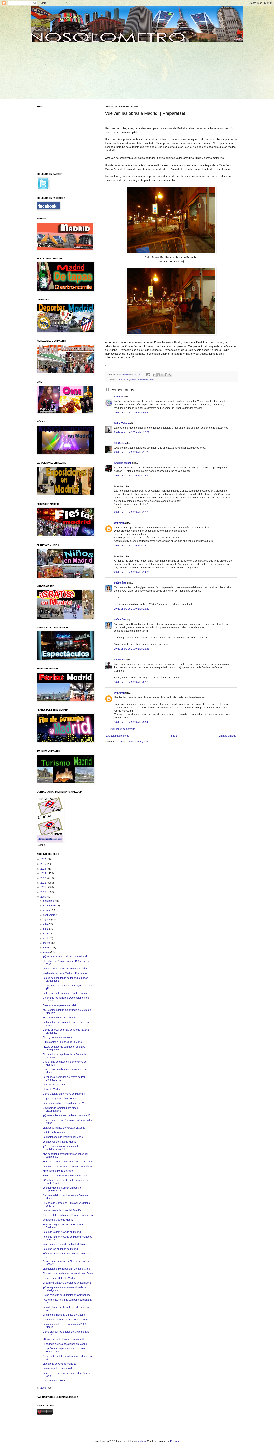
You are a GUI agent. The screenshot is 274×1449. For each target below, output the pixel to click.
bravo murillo (123, 379)
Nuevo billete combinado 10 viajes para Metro (68, 1215)
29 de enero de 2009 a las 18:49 (131, 608)
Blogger (174, 1441)
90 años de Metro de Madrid (58, 1219)
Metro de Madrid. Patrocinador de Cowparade (68, 1161)
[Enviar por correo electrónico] (155, 375)
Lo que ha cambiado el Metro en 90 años (65, 968)
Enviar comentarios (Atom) (134, 741)
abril (46, 938)
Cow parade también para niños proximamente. (60, 1109)
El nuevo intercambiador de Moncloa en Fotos (68, 1273)
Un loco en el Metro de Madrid (59, 1278)
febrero (47, 947)
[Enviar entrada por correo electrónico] (148, 374)
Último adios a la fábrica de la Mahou (63, 1042)
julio (45, 924)
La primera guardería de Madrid (60, 1098)
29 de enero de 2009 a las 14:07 (131, 545)
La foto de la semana (54, 1132)
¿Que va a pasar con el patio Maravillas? (65, 956)
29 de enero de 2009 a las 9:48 (131, 412)
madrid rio (143, 379)
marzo (47, 943)
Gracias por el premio (54, 1084)
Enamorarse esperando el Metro (60, 1005)
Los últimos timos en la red (57, 1368)
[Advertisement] (67, 70)
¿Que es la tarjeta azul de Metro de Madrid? (66, 1115)
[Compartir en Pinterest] (170, 375)
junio (46, 929)
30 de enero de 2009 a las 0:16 (131, 682)
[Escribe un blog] (158, 375)
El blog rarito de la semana (57, 1037)
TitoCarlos (120, 443)
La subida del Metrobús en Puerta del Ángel (67, 1268)
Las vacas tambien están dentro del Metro (65, 1103)
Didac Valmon (122, 423)
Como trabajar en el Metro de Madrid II (64, 1093)
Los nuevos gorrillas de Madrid (59, 1141)
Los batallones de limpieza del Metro (63, 1137)
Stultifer (118, 396)
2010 (43, 892)
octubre (47, 910)
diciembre (49, 900)
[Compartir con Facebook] (166, 375)
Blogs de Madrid (52, 1089)
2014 (43, 873)
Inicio (174, 735)
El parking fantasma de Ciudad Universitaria (67, 1282)
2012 (43, 882)
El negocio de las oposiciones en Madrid (65, 1344)
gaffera (142, 1441)
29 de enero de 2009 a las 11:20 (131, 452)
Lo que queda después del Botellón (62, 1210)
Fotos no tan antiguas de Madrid (60, 1249)
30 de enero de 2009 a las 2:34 (131, 722)
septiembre (49, 915)
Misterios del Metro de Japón (58, 1170)
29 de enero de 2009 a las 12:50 (131, 475)
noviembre (49, 905)
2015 (43, 868)
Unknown (119, 523)
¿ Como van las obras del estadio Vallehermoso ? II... (61, 1148)
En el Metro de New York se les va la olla (65, 1175)
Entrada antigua (227, 735)
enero (46, 952)
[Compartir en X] (162, 375)
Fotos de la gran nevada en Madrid (62, 1232)
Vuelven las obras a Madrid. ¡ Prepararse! (65, 973)
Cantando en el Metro (54, 1380)
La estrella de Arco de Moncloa (59, 1363)
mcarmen (119, 659)
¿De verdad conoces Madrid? (59, 1017)
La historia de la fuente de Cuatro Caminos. (66, 993)
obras (152, 379)
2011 (43, 887)
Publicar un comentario (122, 729)
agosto (47, 919)
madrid (133, 379)
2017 (43, 859)
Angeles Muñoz (122, 463)
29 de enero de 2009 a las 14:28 (131, 572)
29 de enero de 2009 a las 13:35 (131, 512)
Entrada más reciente (117, 735)
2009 (43, 896)
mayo (46, 933)
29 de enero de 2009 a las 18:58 (131, 648)
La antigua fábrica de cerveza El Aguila (64, 1127)
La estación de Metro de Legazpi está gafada (67, 1166)
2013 (43, 878)
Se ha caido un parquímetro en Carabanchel (67, 1295)
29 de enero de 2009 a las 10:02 (131, 432)
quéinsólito (120, 582)
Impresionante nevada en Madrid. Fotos (64, 1244)
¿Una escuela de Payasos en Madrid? (63, 1339)
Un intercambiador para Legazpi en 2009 (65, 1319)
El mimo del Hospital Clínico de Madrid (64, 1314)
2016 (43, 864)
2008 (43, 1387)
